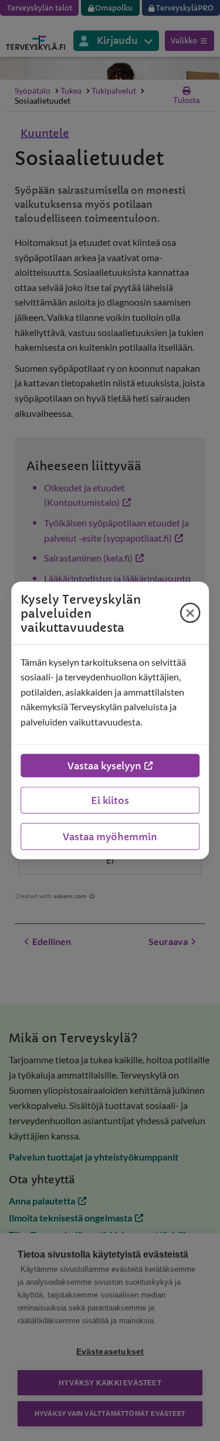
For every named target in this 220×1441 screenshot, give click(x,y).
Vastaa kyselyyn (104, 766)
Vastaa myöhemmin (110, 837)
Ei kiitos (110, 800)
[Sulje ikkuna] (190, 613)
